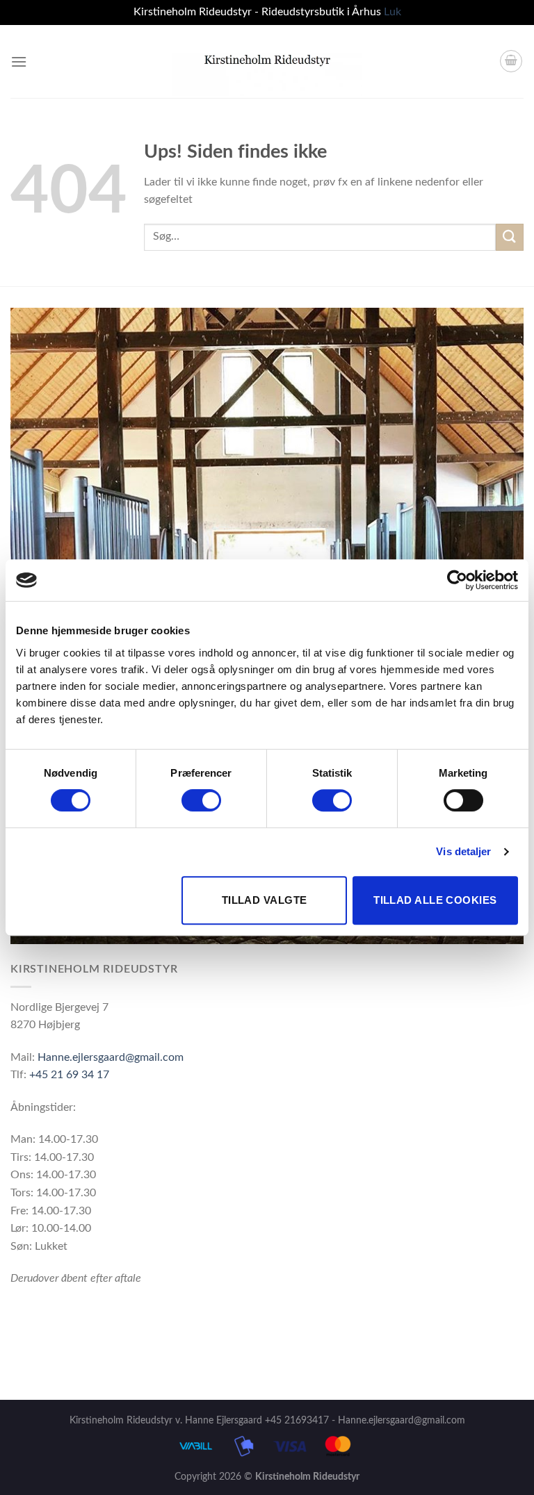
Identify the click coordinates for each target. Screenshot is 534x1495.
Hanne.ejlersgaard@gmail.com (111, 1057)
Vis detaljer (463, 851)
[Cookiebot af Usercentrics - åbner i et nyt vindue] (457, 580)
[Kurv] (511, 61)
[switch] (201, 800)
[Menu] (18, 61)
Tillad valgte (264, 900)
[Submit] (510, 237)
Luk (392, 11)
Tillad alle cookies (435, 900)
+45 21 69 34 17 (69, 1074)
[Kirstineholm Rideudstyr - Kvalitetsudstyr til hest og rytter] (267, 61)
